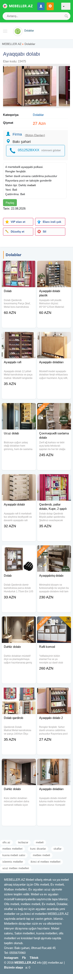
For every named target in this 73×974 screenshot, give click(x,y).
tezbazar (23, 842)
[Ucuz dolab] (19, 408)
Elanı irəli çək (52, 221)
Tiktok (34, 957)
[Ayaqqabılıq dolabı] (54, 550)
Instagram (11, 957)
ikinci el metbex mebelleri (45, 861)
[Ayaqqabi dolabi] (19, 479)
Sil (44, 231)
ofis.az (6, 842)
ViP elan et (18, 221)
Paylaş (10, 202)
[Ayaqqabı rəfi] (19, 337)
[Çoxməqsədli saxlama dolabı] (54, 408)
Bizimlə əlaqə (13, 967)
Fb (24, 957)
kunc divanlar (38, 848)
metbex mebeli (41, 855)
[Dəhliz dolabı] (19, 621)
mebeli (31, 185)
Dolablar (30, 44)
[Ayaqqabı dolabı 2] (54, 693)
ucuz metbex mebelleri (15, 868)
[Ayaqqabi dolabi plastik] (54, 266)
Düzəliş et (17, 231)
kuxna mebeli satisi (13, 855)
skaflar (57, 848)
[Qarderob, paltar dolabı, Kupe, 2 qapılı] (54, 479)
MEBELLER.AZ (11, 44)
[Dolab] (19, 266)
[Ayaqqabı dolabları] (54, 337)
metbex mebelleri (12, 848)
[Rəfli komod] (54, 621)
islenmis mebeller (12, 861)
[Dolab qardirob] (19, 693)
